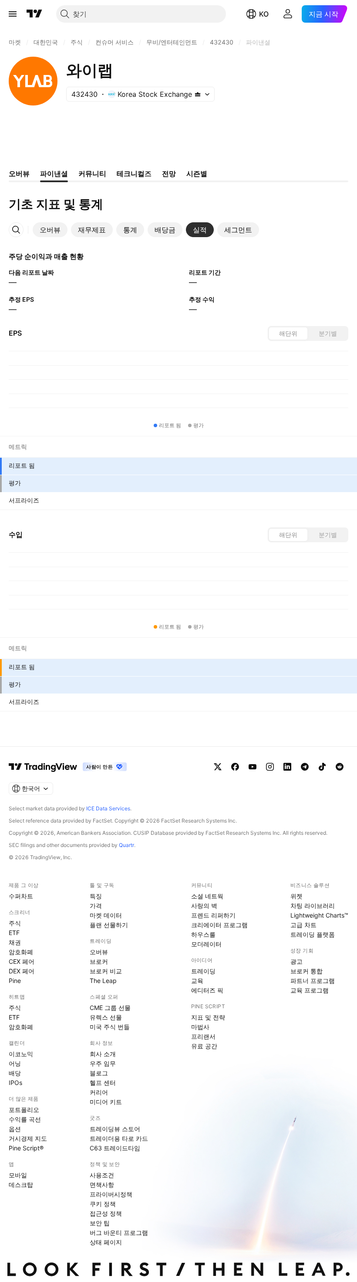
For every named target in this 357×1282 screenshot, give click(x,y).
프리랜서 (203, 1036)
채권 (15, 942)
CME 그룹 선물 (110, 1007)
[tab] (50, 229)
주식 (15, 923)
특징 (96, 896)
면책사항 (102, 1184)
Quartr (126, 845)
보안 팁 (100, 1223)
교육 (197, 980)
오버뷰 (99, 952)
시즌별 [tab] (196, 173)
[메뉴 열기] (12, 14)
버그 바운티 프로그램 (119, 1232)
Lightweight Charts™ (319, 915)
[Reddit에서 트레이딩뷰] (339, 767)
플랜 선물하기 (109, 924)
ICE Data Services (108, 808)
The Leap (103, 980)
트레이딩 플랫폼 (312, 934)
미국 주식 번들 (110, 1026)
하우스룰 (203, 934)
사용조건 (102, 1175)
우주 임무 (103, 1063)
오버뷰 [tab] (19, 173)
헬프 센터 (103, 1082)
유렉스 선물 (106, 1017)
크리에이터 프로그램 (219, 924)
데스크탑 (21, 1184)
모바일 (18, 1175)
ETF (14, 932)
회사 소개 (103, 1054)
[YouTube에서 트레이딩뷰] (252, 767)
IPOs (15, 1082)
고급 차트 (303, 924)
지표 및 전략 (208, 1017)
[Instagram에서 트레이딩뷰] (270, 767)
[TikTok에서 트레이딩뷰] (322, 767)
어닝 (15, 1063)
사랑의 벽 (204, 905)
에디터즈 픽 (207, 990)
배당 (15, 1073)
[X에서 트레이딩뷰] (218, 767)
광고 (296, 961)
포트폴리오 (24, 1109)
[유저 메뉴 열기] (287, 14)
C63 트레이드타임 (115, 1148)
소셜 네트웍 (207, 896)
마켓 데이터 (106, 915)
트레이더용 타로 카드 (119, 1138)
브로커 (99, 961)
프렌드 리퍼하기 (213, 915)
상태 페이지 (106, 1242)
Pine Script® (26, 1148)
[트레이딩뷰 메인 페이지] (34, 14)
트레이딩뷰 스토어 (115, 1128)
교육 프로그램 (309, 990)
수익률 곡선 (25, 1119)
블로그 (99, 1073)
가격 (96, 905)
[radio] (288, 333)
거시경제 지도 (28, 1138)
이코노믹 (21, 1054)
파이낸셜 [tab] (54, 173)
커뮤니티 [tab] (92, 173)
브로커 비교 (106, 971)
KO (264, 14)
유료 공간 (204, 1046)
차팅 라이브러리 (312, 905)
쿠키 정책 (103, 1203)
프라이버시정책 (111, 1194)
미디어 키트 (106, 1101)
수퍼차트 (21, 896)
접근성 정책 (106, 1213)
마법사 (200, 1026)
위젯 (296, 896)
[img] (198, 94)
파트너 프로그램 (312, 980)
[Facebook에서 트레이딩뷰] (235, 767)
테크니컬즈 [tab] (134, 173)
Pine (15, 980)
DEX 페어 (21, 971)
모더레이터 (206, 944)
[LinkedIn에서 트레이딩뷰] (287, 767)
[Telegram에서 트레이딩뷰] (305, 767)
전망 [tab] (169, 173)
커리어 (99, 1092)
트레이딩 (203, 971)
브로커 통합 (306, 971)
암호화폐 (21, 952)
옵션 (15, 1128)
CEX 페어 (21, 961)
